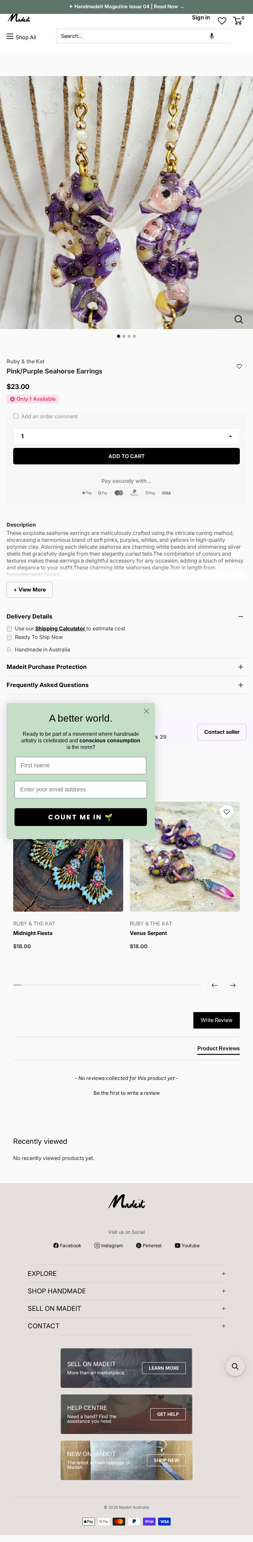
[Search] (238, 36)
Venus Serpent (148, 933)
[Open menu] (10, 36)
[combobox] (143, 36)
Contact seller (221, 732)
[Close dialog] (146, 711)
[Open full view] (241, 319)
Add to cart (126, 456)
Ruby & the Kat (25, 361)
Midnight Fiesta (32, 933)
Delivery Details (29, 616)
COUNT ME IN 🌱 (81, 817)
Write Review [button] (217, 1020)
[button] (212, 36)
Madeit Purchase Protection (47, 666)
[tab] (218, 1050)
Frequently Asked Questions (48, 684)
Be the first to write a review (127, 1093)
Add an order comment (49, 416)
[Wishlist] (239, 366)
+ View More (30, 589)
